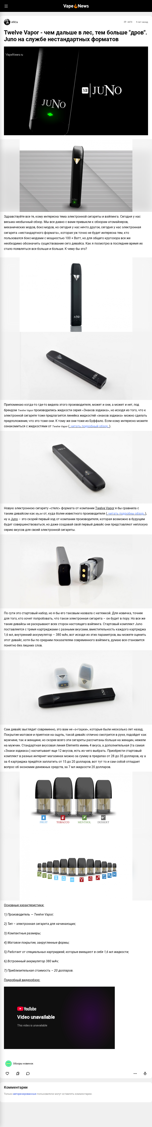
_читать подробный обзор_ (89, 426)
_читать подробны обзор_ (126, 513)
